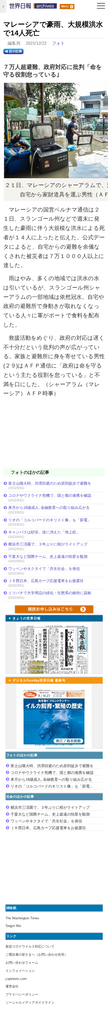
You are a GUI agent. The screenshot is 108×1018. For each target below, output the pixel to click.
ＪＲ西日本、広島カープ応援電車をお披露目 (46, 581)
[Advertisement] (54, 436)
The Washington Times (22, 918)
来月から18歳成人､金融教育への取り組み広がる (49, 507)
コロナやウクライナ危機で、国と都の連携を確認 (49, 495)
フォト (58, 43)
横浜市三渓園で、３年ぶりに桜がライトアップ (49, 544)
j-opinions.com (16, 979)
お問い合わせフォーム (22, 962)
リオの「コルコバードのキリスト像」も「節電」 (49, 520)
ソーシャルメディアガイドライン (30, 1002)
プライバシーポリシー (22, 994)
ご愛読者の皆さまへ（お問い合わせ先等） (37, 954)
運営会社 (12, 986)
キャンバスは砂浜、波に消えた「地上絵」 (44, 532)
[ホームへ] (33, 7)
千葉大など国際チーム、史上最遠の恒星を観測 (47, 556)
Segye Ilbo (13, 926)
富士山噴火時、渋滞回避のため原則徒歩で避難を (49, 483)
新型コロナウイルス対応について (30, 946)
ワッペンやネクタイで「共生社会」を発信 (44, 568)
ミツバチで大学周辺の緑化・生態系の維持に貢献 (49, 593)
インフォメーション (20, 971)
